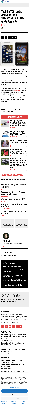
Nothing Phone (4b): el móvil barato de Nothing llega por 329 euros (18, 133)
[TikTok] (13, 326)
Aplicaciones (8, 109)
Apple (13, 109)
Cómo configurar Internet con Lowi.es (12, 285)
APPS (2, 215)
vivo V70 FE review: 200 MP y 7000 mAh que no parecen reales (19, 142)
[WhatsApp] (9, 37)
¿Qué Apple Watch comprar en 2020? (13, 199)
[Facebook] (2, 37)
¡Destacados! (14, 136)
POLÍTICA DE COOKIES (4, 402)
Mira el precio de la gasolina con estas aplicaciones (13, 186)
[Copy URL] (15, 37)
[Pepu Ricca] (2, 28)
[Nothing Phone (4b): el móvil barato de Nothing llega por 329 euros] (5, 133)
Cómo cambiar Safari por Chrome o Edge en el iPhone (14, 205)
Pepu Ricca (11, 28)
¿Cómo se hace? (5, 208)
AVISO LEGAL (23, 402)
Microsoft (22, 109)
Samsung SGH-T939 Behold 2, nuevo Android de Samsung (21, 226)
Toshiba (3, 111)
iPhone (17, 109)
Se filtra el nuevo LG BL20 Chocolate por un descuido (8, 226)
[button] (27, 374)
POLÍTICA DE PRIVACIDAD (13, 402)
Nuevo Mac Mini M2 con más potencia (13, 180)
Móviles (13, 146)
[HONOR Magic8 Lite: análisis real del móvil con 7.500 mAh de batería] (5, 152)
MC (5, 105)
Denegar (14, 395)
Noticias (13, 155)
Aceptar (14, 391)
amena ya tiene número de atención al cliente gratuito (12, 366)
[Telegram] (12, 37)
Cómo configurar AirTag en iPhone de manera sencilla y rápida (13, 193)
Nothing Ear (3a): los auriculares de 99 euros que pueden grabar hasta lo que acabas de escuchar (19, 123)
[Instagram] (3, 245)
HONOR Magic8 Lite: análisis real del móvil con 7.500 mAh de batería (18, 151)
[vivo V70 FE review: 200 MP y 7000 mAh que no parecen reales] (5, 143)
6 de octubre (17, 90)
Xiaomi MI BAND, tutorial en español (12, 267)
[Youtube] (20, 326)
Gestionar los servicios (14, 387)
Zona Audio (13, 127)
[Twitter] (6, 37)
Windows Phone (10, 111)
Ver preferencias (14, 398)
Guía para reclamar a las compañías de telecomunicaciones (13, 276)
